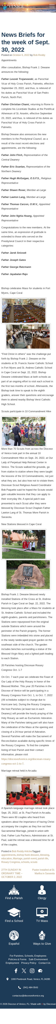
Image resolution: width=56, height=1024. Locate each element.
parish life (43, 858)
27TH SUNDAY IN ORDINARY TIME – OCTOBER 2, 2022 (11, 873)
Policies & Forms (17, 959)
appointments (8, 855)
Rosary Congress (10, 862)
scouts (33, 862)
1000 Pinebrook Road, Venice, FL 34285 (30, 979)
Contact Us (44, 963)
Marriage (17, 858)
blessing (44, 855)
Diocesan (51, 1004)
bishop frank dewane (28, 855)
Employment (12, 963)
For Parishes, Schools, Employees (28, 956)
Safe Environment (38, 959)
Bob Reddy (39, 55)
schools (25, 862)
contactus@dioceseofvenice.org (28, 995)
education (6, 858)
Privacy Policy (28, 963)
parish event (30, 858)
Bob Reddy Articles (22, 851)
